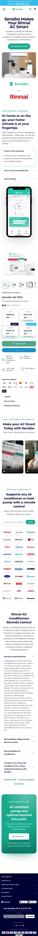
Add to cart (20, 344)
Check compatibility (26, 779)
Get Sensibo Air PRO (19, 46)
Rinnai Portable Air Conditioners (12, 752)
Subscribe (30, 916)
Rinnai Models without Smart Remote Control (16, 740)
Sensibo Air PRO (10, 779)
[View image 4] (29, 285)
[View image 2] (13, 285)
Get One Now (17, 836)
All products (19, 784)
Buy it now (19, 350)
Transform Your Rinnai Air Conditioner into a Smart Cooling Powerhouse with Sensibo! (15, 767)
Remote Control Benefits (15, 656)
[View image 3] (21, 285)
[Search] (30, 9)
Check (30, 522)
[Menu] (5, 9)
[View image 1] (5, 285)
